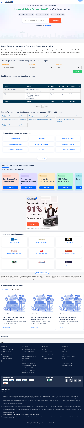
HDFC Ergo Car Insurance (41, 253)
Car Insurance (41, 138)
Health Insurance (7, 358)
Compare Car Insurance (15, 144)
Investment (6, 356)
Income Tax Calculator (28, 354)
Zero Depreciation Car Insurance (10, 180)
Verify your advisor (67, 363)
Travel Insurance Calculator (29, 368)
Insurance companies (47, 354)
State (52, 86)
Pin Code (72, 86)
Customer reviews (47, 351)
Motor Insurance (15, 138)
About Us (64, 349)
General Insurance (8, 349)
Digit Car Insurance (68, 242)
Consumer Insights (47, 358)
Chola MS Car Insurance (41, 242)
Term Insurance (7, 354)
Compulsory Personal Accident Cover (28, 181)
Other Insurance (7, 361)
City (63, 86)
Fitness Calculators (29, 351)
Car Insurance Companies (68, 149)
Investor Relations (67, 365)
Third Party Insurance (68, 144)
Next (46, 106)
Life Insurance (7, 351)
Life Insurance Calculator (28, 363)
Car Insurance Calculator (41, 144)
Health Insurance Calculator (29, 365)
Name (6, 86)
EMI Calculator (25, 358)
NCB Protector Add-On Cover (63, 180)
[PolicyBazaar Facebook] (66, 380)
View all (41, 158)
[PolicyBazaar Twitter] (71, 380)
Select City (59, 64)
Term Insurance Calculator (29, 356)
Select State (32, 64)
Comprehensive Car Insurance (15, 149)
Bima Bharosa (8, 392)
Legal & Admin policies (68, 356)
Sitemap (64, 351)
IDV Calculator (41, 149)
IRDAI (2, 392)
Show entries (8, 81)
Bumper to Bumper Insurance (46, 180)
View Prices (55, 20)
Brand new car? (43, 25)
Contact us (65, 361)
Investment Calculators (30, 349)
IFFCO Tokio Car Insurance (14, 265)
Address (29, 86)
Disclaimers (4, 336)
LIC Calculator (25, 361)
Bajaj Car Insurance (14, 242)
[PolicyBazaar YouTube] (79, 380)
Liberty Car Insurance (69, 265)
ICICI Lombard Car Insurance (68, 253)
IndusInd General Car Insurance (41, 265)
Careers (64, 354)
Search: (62, 81)
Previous (38, 106)
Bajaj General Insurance (10, 89)
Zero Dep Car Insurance (68, 138)
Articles (44, 349)
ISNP (63, 358)
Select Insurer (5, 64)
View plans (10, 187)
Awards (44, 356)
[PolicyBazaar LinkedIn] (75, 380)
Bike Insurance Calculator (28, 372)
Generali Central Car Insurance (14, 253)
